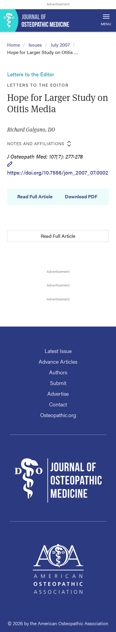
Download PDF (81, 196)
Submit (58, 383)
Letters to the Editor (30, 74)
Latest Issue (58, 350)
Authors (58, 372)
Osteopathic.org (58, 415)
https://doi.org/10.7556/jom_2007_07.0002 (57, 172)
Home (13, 44)
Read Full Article (35, 196)
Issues (35, 44)
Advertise (58, 393)
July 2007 (60, 44)
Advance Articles (58, 361)
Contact (58, 404)
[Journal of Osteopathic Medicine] (58, 20)
